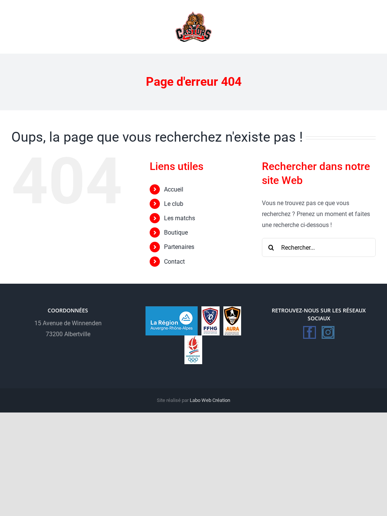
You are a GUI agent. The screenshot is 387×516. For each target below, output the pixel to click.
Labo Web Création (210, 400)
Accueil (173, 189)
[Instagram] (328, 332)
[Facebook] (309, 332)
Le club (173, 203)
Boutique (176, 232)
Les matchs (179, 218)
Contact (174, 261)
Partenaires (179, 246)
